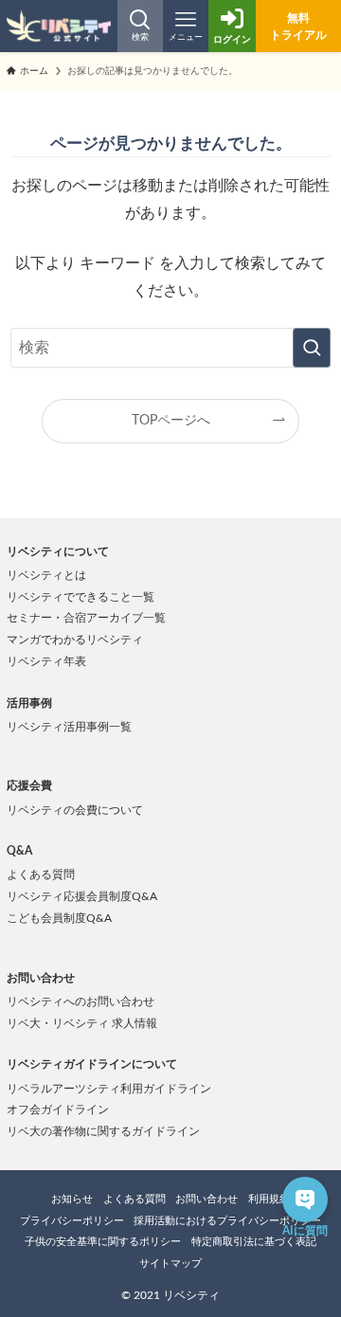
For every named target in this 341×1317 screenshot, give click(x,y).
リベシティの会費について (75, 810)
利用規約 (269, 1199)
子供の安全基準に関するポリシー (103, 1241)
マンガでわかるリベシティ (75, 639)
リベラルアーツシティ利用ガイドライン (109, 1088)
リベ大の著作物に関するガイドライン (103, 1131)
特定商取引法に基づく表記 (253, 1241)
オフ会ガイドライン (58, 1109)
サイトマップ (170, 1263)
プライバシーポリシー (72, 1221)
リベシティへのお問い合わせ (80, 1001)
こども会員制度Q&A (59, 918)
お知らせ (72, 1199)
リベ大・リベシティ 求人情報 (82, 1023)
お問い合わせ (206, 1199)
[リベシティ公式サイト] (59, 26)
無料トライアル (298, 26)
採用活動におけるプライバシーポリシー (227, 1221)
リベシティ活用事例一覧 (69, 726)
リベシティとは (46, 575)
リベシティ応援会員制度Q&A (82, 896)
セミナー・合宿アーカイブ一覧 (86, 617)
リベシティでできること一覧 (80, 597)
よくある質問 (41, 874)
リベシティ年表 (46, 661)
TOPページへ (171, 420)
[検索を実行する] (312, 348)
